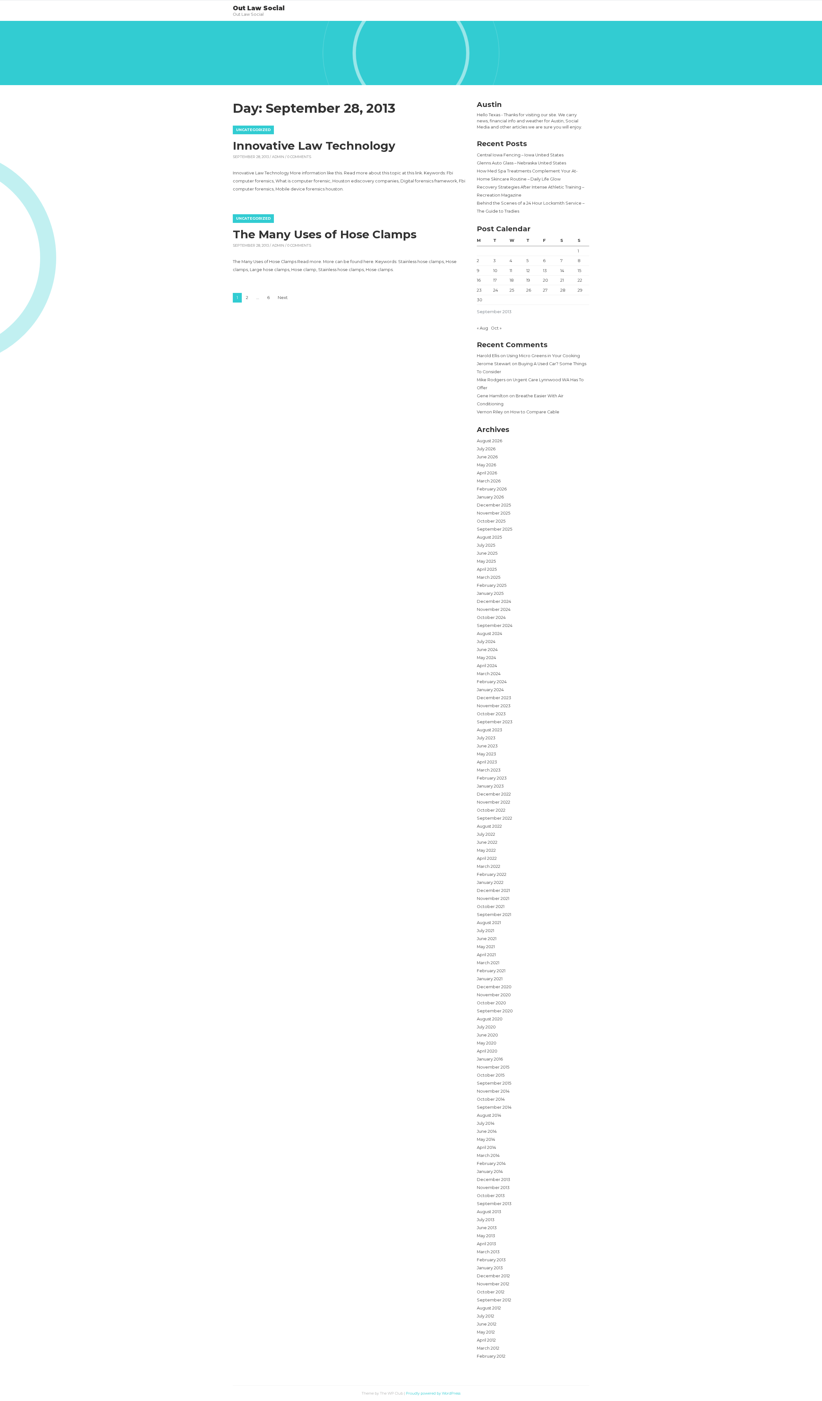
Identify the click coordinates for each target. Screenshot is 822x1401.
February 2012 (491, 1356)
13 (545, 270)
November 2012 (493, 1284)
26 (528, 290)
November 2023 (494, 705)
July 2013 (485, 1219)
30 (479, 299)
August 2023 (489, 729)
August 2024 (489, 633)
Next (283, 297)
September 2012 (494, 1300)
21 (562, 280)
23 (479, 290)
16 (479, 280)
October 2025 (491, 521)
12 (528, 270)
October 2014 (491, 1099)
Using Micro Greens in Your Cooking (543, 355)
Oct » (496, 328)
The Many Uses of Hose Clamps (324, 234)
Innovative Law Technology (314, 146)
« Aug (482, 328)
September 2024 (494, 625)
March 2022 (488, 866)
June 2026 (487, 456)
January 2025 (490, 593)
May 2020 (486, 1043)
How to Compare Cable (534, 412)
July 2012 (485, 1316)
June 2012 (486, 1324)
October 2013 (491, 1195)
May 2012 (486, 1332)
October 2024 (491, 617)
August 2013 (489, 1211)
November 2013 (493, 1187)
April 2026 (487, 473)
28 (562, 290)
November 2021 (493, 898)
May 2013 (486, 1235)
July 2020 (486, 1027)
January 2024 (490, 689)
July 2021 (485, 930)
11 (511, 270)
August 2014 (489, 1115)
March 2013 (488, 1251)
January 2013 (490, 1267)
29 (580, 290)
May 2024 (486, 657)
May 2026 (486, 465)
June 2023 (487, 746)
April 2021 (486, 954)
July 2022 (486, 834)
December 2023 (494, 697)
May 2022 (486, 850)
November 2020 (494, 994)
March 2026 (489, 481)
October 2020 (491, 1002)
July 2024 (486, 641)
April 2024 (487, 665)
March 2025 (488, 577)
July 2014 (485, 1123)
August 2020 (490, 1019)
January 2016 (490, 1059)
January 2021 (490, 978)
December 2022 (494, 794)
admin (278, 156)
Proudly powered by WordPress (433, 1393)
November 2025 (493, 513)
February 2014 (491, 1163)
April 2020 (487, 1051)
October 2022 (491, 810)
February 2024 (492, 681)
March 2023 (489, 770)
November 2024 (494, 609)
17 (495, 280)
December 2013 (493, 1179)
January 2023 (490, 786)
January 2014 (490, 1171)
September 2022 (494, 818)
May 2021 (486, 946)
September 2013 (494, 1203)
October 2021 (490, 906)
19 (528, 280)
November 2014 (493, 1091)
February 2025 (491, 585)
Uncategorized (253, 130)
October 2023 (491, 713)
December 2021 (493, 890)
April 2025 (487, 569)
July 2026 (486, 448)
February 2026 (492, 489)
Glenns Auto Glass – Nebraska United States (521, 163)
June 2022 (487, 842)
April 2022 (487, 858)
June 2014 (487, 1131)
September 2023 (494, 721)
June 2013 (487, 1227)
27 (545, 290)
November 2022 (493, 802)
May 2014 (486, 1139)
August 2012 (489, 1308)
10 (495, 270)
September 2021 (494, 914)
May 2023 (486, 754)
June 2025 (487, 553)
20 (545, 280)
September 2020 (495, 1011)
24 (495, 290)
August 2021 (489, 922)
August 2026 (489, 440)
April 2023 (487, 762)
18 (512, 280)
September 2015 (494, 1083)
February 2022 (491, 874)
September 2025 (494, 529)
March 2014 (488, 1155)
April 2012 (486, 1340)
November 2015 (493, 1067)
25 (512, 290)
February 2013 (491, 1259)
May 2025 (486, 561)
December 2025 (494, 505)
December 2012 (493, 1275)
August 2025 (489, 537)
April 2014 (486, 1147)
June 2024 (487, 649)
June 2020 (487, 1035)
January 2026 (490, 497)
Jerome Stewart (494, 363)
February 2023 (492, 778)
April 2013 (486, 1243)
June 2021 (486, 938)
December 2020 (494, 986)
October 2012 (490, 1292)
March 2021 (488, 962)
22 (580, 280)
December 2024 (494, 601)
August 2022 (489, 826)
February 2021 (491, 970)
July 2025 (486, 545)
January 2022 (490, 882)
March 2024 (489, 673)
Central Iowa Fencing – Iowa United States (520, 155)
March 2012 (488, 1348)
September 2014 (494, 1107)
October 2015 (490, 1075)
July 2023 (486, 738)
